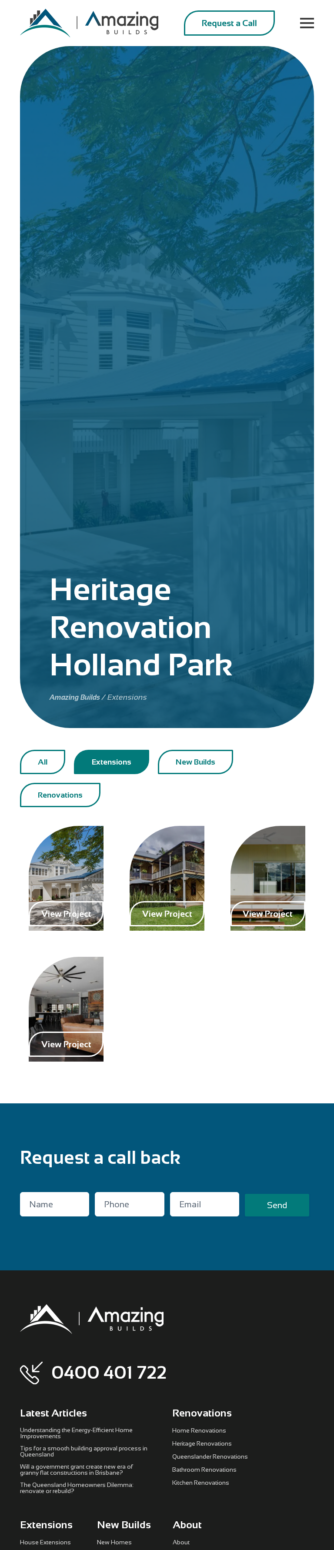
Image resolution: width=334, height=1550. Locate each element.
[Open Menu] (307, 23)
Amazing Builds (75, 697)
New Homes (114, 1542)
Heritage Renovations (202, 1443)
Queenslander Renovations (210, 1456)
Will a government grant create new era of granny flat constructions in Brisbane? (76, 1469)
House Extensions (45, 1542)
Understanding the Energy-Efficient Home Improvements (76, 1433)
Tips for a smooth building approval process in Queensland (83, 1451)
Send (277, 1205)
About (181, 1542)
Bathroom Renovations (204, 1469)
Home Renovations (199, 1430)
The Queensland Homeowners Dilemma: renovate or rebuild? (77, 1488)
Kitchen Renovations (200, 1482)
